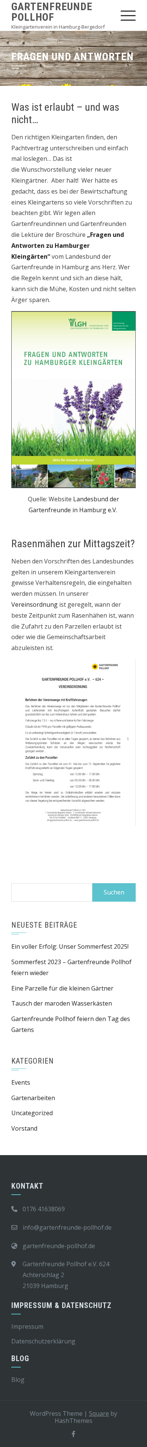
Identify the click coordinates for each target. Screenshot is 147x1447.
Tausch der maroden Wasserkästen (61, 1003)
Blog (17, 1379)
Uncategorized (32, 1113)
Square (99, 1413)
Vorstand (24, 1128)
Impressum (27, 1326)
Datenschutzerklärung (43, 1341)
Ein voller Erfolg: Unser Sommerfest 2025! (70, 946)
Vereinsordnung (34, 604)
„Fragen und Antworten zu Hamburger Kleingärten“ (67, 245)
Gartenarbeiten (33, 1098)
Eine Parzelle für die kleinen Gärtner (62, 988)
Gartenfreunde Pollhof (51, 11)
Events (20, 1082)
